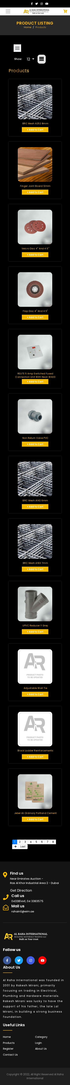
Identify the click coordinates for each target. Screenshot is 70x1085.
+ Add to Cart (35, 129)
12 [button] (29, 59)
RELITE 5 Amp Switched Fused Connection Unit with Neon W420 (35, 375)
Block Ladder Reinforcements (35, 750)
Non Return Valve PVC (35, 438)
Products (9, 1043)
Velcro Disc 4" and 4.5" (35, 248)
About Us (41, 1049)
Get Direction (21, 890)
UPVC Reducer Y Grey (35, 625)
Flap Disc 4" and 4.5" (35, 311)
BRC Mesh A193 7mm (35, 563)
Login (38, 1043)
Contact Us (10, 1055)
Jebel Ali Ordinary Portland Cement (35, 813)
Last (23, 846)
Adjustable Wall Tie (35, 688)
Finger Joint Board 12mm (35, 186)
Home (27, 27)
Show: (18, 59)
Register (8, 1049)
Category (41, 1037)
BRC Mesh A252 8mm (35, 123)
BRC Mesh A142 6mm (35, 500)
